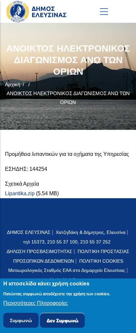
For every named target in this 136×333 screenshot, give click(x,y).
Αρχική (12, 84)
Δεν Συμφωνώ (62, 320)
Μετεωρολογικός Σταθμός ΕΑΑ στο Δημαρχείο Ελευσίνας (66, 270)
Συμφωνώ (21, 320)
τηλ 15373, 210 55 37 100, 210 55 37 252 (67, 241)
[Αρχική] (38, 11)
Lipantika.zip (20, 193)
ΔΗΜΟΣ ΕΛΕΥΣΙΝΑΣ (29, 232)
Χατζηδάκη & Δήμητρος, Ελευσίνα (90, 232)
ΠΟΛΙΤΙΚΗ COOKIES (101, 261)
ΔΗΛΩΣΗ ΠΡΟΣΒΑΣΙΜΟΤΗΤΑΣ (39, 251)
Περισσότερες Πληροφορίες (35, 303)
